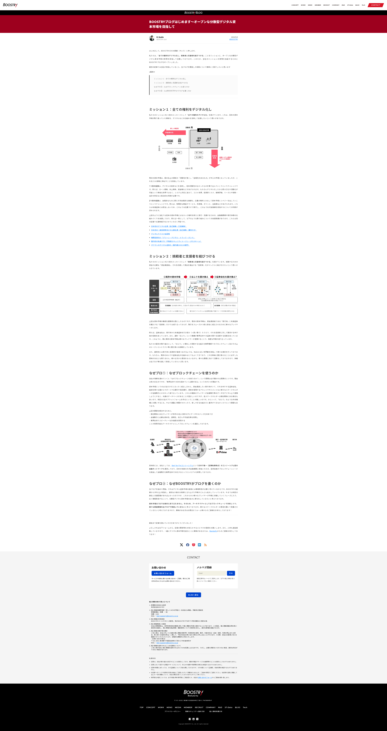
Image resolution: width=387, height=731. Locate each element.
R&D (343, 5)
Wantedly (213, 531)
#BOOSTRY (233, 39)
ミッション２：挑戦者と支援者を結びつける (171, 83)
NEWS (310, 5)
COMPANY (335, 5)
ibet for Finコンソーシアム (182, 465)
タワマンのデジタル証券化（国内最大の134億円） (170, 245)
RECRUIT (326, 5)
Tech (363, 5)
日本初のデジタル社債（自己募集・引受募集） (169, 226)
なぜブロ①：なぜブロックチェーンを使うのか (172, 87)
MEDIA (178, 707)
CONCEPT (295, 5)
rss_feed (205, 545)
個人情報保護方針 (215, 711)
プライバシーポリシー (173, 711)
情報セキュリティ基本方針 (195, 711)
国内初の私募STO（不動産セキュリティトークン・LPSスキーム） (176, 241)
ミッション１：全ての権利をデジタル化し (170, 79)
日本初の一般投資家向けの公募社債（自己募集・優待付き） (174, 230)
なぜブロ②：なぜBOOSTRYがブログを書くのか (172, 91)
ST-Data (350, 5)
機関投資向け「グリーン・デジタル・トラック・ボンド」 (173, 237)
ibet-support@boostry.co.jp (167, 616)
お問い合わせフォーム (205, 677)
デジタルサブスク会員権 (160, 234)
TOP (142, 707)
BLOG (357, 5)
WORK (303, 5)
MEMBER (318, 5)
